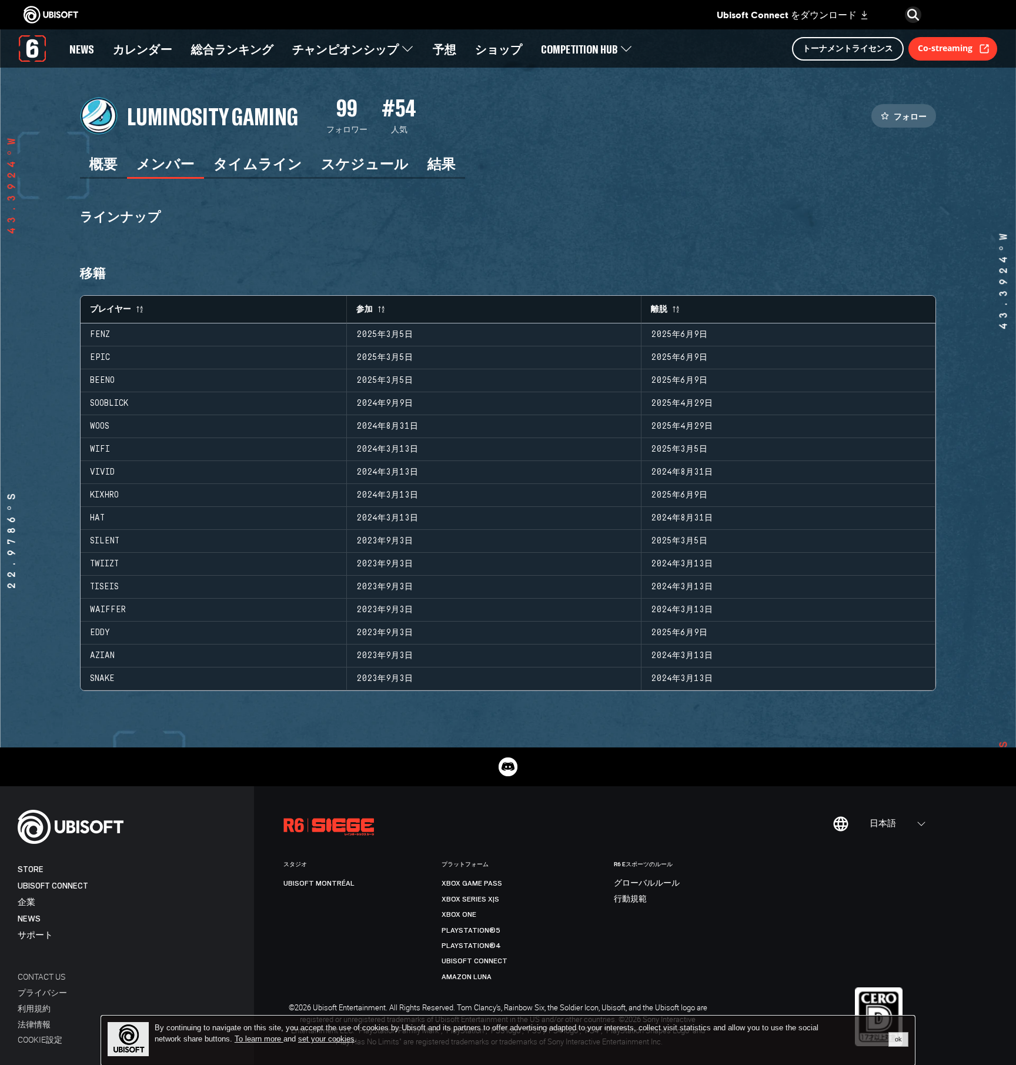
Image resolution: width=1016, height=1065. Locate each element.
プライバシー (42, 992)
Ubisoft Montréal (319, 883)
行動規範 (630, 899)
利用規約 (34, 1008)
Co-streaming (945, 48)
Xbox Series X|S (470, 899)
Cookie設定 (40, 1039)
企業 (26, 902)
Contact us (41, 976)
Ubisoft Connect (53, 886)
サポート (35, 935)
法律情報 (34, 1024)
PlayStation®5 (471, 930)
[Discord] (508, 767)
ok (898, 1039)
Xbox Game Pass (472, 883)
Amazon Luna (467, 977)
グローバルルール (647, 883)
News (29, 918)
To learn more (259, 1038)
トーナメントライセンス (848, 48)
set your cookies (326, 1039)
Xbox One (459, 914)
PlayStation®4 (471, 946)
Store (31, 869)
